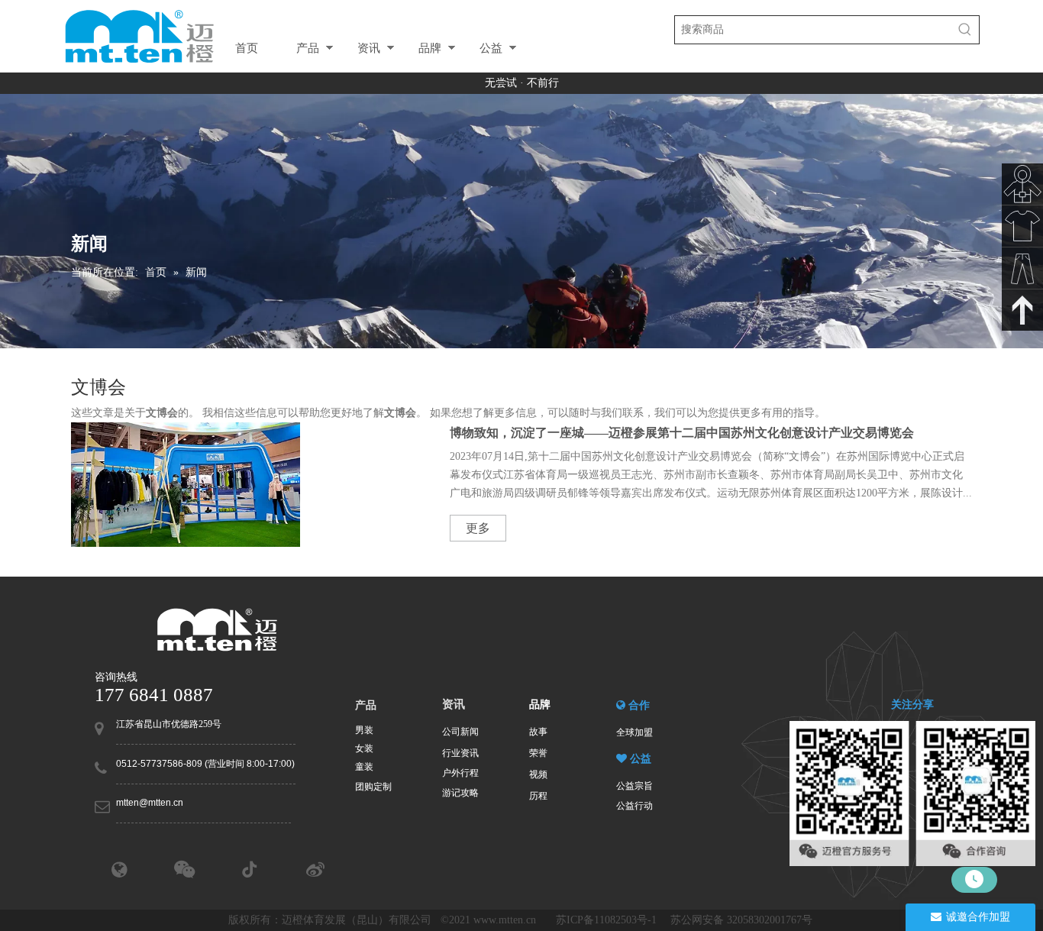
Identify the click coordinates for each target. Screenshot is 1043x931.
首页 (246, 47)
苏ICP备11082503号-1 (608, 920)
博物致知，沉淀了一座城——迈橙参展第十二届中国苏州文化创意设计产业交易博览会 (682, 432)
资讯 (368, 47)
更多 (478, 528)
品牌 (429, 47)
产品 (307, 47)
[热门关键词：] (965, 30)
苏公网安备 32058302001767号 (742, 920)
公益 (491, 47)
